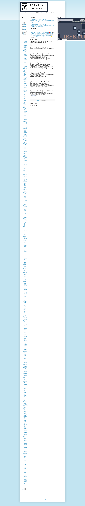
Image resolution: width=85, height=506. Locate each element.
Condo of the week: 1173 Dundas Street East (25, 396)
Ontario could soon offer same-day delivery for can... (25, 389)
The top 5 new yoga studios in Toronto (25, 382)
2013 (23, 494)
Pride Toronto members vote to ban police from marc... (25, 447)
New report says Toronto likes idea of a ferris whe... (25, 168)
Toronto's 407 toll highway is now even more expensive (25, 258)
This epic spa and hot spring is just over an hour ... (25, 274)
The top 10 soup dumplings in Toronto (25, 204)
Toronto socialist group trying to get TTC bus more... (25, 48)
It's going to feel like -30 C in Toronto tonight (25, 190)
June (24, 33)
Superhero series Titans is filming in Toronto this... (25, 371)
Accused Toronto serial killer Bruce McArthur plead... (25, 172)
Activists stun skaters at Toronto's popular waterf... (25, 241)
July (23, 32)
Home (42, 127)
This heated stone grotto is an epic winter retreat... (25, 270)
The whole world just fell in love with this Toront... (25, 362)
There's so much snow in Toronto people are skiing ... (25, 175)
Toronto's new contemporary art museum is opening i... (25, 365)
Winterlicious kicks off (51, 46)
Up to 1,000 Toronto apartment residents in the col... (25, 414)
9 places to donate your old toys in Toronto (25, 285)
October (24, 28)
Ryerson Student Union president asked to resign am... (25, 224)
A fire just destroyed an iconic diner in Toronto (25, 485)
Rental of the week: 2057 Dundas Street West (25, 126)
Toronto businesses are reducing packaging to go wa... (25, 54)
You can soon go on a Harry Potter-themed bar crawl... (25, 325)
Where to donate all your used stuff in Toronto (25, 406)
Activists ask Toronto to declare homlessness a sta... (25, 460)
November (24, 26)
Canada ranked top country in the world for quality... (25, 444)
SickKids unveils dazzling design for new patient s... (25, 62)
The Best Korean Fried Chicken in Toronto (25, 227)
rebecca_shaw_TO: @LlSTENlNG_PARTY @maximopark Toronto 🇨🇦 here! (41, 32)
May (23, 34)
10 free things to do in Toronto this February (25, 217)
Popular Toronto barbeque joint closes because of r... (25, 302)
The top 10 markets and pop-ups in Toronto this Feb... (25, 41)
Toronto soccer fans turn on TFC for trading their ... (25, 58)
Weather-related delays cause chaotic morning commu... (25, 130)
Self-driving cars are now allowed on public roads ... (25, 418)
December (24, 24)
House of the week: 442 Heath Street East (25, 179)
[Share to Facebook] (44, 100)
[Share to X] (43, 100)
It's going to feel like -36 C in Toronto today (25, 91)
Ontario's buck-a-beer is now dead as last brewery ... (25, 137)
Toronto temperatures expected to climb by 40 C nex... (25, 88)
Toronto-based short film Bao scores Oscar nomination (25, 479)
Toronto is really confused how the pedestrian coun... (25, 101)
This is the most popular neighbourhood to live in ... (25, 355)
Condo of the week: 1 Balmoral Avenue (25, 80)
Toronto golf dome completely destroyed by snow (25, 97)
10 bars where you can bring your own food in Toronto (25, 266)
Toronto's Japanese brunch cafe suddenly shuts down (25, 200)
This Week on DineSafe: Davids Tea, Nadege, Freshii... (25, 245)
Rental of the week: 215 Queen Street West (25, 451)
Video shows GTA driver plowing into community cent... (25, 161)
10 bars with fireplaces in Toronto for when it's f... (25, 282)
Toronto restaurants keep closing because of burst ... (25, 77)
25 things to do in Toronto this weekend (25, 51)
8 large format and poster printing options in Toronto (25, 296)
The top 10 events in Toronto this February (25, 119)
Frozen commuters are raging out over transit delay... (25, 84)
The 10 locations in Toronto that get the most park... (25, 214)
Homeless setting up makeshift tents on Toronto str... (25, 196)
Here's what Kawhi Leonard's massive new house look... (25, 147)
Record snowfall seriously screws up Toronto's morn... (25, 183)
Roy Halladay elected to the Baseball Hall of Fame (25, 457)
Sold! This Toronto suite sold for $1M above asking (25, 349)
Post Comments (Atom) (37, 129)
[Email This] (41, 100)
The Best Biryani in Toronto (25, 315)
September (24, 29)
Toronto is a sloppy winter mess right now (25, 440)
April (24, 35)
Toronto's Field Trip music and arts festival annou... (25, 426)
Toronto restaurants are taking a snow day (25, 154)
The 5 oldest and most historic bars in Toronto (25, 289)
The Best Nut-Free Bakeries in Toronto (25, 437)
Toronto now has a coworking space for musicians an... (25, 430)
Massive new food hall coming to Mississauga (25, 472)
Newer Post (32, 127)
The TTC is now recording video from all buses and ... (25, 219)
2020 (23, 22)
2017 (23, 489)
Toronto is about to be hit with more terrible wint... (25, 482)
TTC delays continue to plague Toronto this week (25, 385)
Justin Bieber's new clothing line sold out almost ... (25, 45)
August (24, 31)
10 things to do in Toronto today (25, 94)
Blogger (46, 499)
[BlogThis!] (42, 100)
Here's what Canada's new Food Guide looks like (25, 468)
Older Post (53, 127)
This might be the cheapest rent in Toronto (25, 255)
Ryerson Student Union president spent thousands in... (25, 311)
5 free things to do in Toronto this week (25, 277)
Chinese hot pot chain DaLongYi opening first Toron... (25, 358)
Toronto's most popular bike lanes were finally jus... (25, 69)
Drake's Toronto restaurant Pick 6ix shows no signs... (25, 464)
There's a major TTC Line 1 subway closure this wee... (25, 141)
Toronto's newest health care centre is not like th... (25, 292)
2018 (23, 488)
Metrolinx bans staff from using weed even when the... (25, 238)
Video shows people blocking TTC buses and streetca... (25, 122)
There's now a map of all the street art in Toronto (25, 321)
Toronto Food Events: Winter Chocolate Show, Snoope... (25, 333)
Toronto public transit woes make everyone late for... (25, 434)
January (24, 39)
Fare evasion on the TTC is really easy (25, 344)
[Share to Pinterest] (45, 100)
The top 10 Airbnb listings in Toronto (24, 262)
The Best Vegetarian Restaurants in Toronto (25, 108)
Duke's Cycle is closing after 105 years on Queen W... (25, 340)
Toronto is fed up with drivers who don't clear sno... (25, 329)
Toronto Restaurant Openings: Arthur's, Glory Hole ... (25, 379)
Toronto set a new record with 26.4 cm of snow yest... (25, 187)
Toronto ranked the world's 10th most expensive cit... (25, 475)
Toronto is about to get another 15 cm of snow (25, 249)
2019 (23, 23)
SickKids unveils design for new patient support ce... (25, 66)
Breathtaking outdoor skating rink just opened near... (25, 105)
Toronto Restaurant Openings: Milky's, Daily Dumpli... (25, 73)
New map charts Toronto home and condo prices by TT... (25, 234)
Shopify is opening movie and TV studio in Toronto (25, 410)
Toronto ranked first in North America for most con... (25, 231)
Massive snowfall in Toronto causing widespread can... (25, 210)
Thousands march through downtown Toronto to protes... (25, 307)
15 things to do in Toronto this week (25, 252)
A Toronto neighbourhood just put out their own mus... (25, 422)
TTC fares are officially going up (25, 346)
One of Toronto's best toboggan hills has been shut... (25, 403)
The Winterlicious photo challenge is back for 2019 (25, 318)
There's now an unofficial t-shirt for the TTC (25, 157)
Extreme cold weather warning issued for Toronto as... (25, 134)
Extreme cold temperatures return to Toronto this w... (25, 375)
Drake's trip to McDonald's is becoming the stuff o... (25, 112)
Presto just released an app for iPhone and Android (25, 115)
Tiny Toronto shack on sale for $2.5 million (25, 165)
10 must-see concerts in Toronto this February (25, 151)
